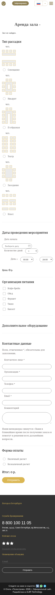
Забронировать (20, 3)
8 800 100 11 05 (16, 522)
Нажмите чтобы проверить (14, 549)
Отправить (13, 480)
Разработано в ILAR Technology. (27, 591)
